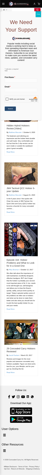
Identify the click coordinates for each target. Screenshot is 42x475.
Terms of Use (23, 466)
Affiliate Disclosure (10, 466)
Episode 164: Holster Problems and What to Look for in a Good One (20, 263)
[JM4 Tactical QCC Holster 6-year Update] (21, 173)
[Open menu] (3, 4)
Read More (11, 152)
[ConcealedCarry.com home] (18, 4)
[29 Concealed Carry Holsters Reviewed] (21, 332)
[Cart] (39, 4)
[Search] (37, 10)
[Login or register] (34, 4)
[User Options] (4, 435)
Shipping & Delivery (33, 469)
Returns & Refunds (18, 469)
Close (38, 14)
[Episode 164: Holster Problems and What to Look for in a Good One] (21, 239)
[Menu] (4, 450)
